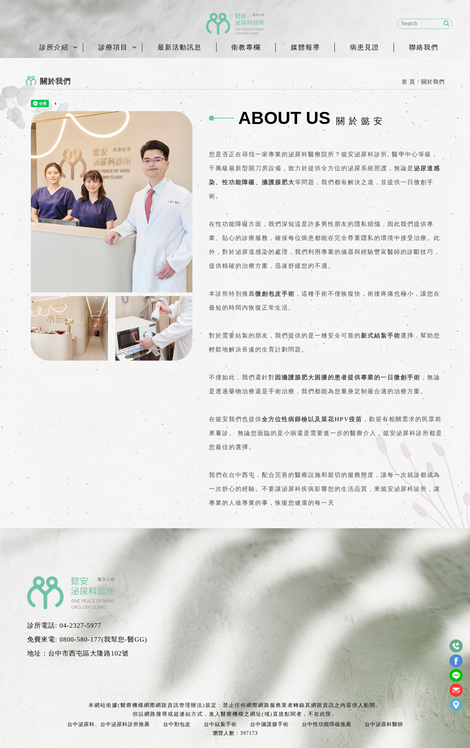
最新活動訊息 (180, 47)
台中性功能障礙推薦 (326, 724)
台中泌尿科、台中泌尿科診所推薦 (108, 724)
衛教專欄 (246, 47)
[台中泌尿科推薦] (235, 23)
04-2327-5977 (80, 625)
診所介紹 (54, 47)
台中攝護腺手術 (269, 724)
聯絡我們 (423, 47)
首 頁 (408, 82)
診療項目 (113, 47)
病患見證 (364, 47)
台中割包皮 (177, 724)
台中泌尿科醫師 (384, 724)
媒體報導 (305, 47)
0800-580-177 (80, 639)
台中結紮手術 (220, 724)
